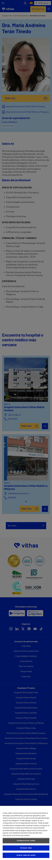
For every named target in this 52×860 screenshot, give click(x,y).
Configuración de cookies (26, 840)
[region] (26, 833)
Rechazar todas (26, 848)
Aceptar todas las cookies (26, 855)
